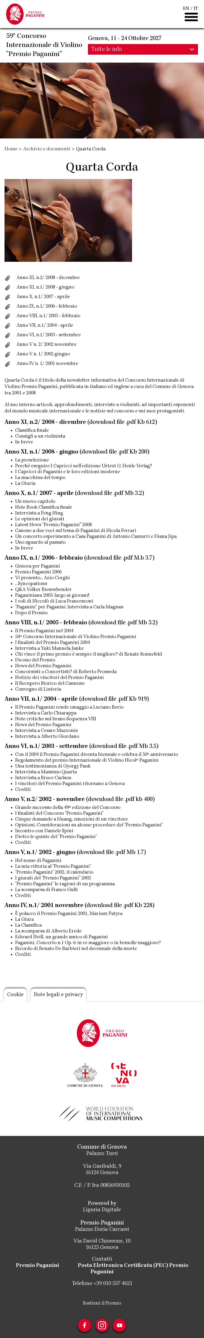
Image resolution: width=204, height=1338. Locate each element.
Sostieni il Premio (102, 1303)
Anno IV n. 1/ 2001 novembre (47, 364)
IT (196, 8)
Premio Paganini (37, 1266)
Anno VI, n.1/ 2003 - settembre (46, 746)
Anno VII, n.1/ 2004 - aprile (41, 699)
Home (11, 149)
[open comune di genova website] (85, 1074)
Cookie (15, 995)
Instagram (102, 1325)
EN (186, 8)
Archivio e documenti (46, 149)
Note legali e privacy (58, 995)
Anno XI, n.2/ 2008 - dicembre (48, 278)
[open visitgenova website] (123, 1074)
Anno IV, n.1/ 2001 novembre (44, 906)
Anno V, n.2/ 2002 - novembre (45, 799)
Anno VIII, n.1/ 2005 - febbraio (46, 623)
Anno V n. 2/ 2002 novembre (46, 344)
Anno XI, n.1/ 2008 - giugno (45, 287)
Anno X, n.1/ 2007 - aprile (43, 297)
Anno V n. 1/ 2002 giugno (43, 354)
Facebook (84, 1325)
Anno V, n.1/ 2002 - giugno (40, 852)
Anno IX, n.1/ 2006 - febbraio (46, 306)
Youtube (119, 1325)
